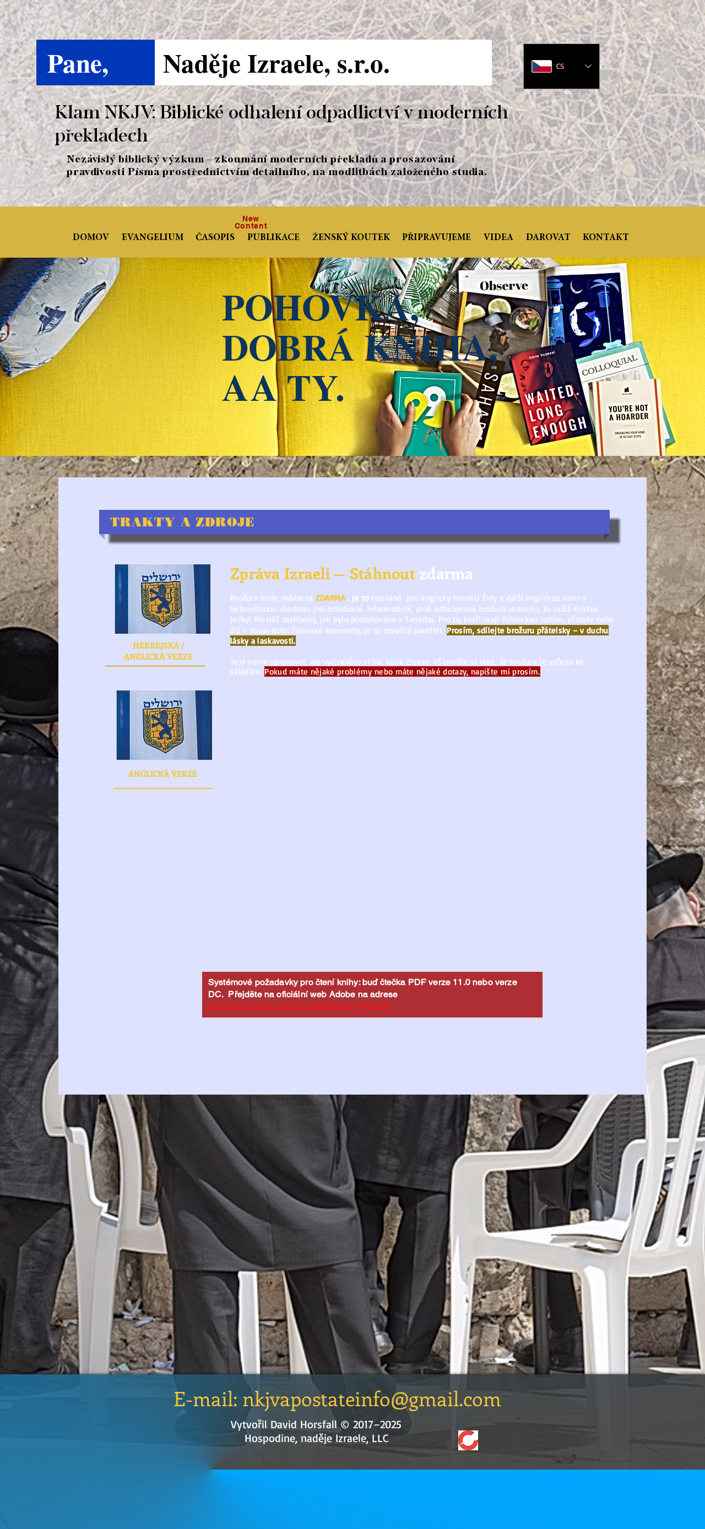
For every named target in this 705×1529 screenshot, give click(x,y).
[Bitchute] (468, 1440)
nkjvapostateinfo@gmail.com (371, 1398)
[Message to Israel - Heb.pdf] (162, 600)
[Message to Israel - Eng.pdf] (164, 726)
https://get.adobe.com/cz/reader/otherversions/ (299, 1006)
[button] (217, 238)
